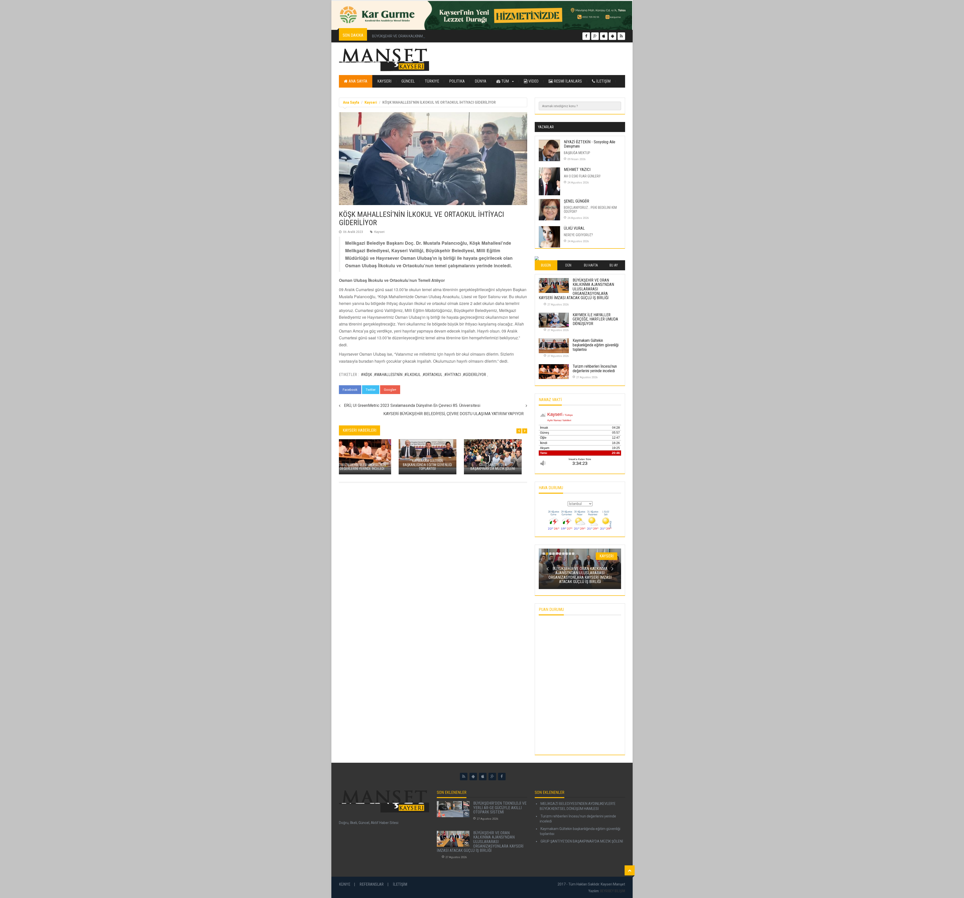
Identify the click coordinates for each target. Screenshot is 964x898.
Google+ (390, 390)
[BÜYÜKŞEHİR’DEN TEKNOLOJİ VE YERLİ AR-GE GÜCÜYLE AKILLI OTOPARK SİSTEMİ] (453, 809)
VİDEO (532, 81)
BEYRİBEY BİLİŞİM (612, 891)
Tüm (505, 81)
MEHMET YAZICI (577, 169)
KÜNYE (344, 884)
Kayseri (384, 81)
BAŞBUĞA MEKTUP (577, 153)
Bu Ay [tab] (614, 265)
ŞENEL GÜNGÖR (576, 201)
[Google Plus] (492, 776)
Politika (457, 81)
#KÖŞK (366, 374)
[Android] (473, 776)
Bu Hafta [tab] (591, 265)
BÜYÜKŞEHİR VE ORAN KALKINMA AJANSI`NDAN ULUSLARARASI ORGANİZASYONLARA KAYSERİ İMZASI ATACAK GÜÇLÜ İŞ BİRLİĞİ (476, 36)
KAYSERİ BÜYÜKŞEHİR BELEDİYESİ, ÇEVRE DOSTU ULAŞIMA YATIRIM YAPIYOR (453, 413)
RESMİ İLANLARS (567, 81)
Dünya (480, 81)
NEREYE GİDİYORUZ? (578, 235)
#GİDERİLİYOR (474, 374)
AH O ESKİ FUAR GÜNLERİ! (582, 176)
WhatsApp (412, 390)
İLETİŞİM (603, 81)
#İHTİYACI (452, 374)
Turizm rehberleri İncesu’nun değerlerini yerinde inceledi (595, 368)
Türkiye (432, 81)
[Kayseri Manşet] (384, 60)
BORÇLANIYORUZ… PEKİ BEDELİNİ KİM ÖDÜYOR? (590, 209)
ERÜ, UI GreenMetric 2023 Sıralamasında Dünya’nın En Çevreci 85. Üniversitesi (412, 405)
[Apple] (483, 776)
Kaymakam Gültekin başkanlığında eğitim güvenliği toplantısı (596, 345)
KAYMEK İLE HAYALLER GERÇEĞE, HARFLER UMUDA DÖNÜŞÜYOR (595, 319)
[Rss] (463, 776)
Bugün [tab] (546, 265)
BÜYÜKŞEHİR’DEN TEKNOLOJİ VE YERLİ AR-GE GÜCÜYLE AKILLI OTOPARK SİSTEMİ (499, 807)
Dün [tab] (568, 265)
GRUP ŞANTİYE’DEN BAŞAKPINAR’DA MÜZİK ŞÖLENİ (581, 841)
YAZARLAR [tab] (546, 127)
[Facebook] (502, 776)
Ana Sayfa (357, 81)
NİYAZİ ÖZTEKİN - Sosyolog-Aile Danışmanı (589, 144)
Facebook (350, 390)
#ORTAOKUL (432, 374)
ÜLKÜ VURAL (574, 228)
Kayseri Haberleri (359, 430)
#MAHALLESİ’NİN (388, 374)
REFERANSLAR (371, 884)
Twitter (371, 390)
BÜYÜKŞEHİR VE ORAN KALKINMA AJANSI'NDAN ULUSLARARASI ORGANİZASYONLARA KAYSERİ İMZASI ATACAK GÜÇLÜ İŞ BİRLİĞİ (576, 289)
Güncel (408, 81)
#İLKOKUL (412, 374)
